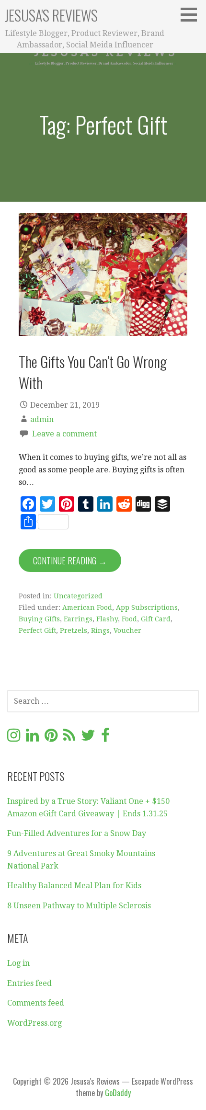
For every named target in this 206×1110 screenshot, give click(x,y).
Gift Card (156, 619)
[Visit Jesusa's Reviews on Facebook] (105, 738)
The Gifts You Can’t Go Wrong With (93, 371)
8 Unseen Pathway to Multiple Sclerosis (79, 905)
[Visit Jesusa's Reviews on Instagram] (13, 738)
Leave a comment (64, 433)
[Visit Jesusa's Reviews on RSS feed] (69, 738)
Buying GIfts (39, 619)
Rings (100, 630)
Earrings (78, 619)
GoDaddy (118, 1093)
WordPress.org (34, 1023)
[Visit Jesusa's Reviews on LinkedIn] (32, 738)
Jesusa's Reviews (51, 15)
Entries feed (29, 983)
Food (129, 619)
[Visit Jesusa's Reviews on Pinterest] (51, 738)
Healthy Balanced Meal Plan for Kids (74, 885)
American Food (87, 607)
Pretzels (73, 630)
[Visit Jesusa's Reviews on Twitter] (88, 738)
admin (42, 419)
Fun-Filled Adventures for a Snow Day (76, 833)
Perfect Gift (37, 630)
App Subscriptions (147, 607)
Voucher (127, 630)
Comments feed (35, 1002)
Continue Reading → (70, 560)
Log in (18, 963)
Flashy (107, 619)
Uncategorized (78, 596)
